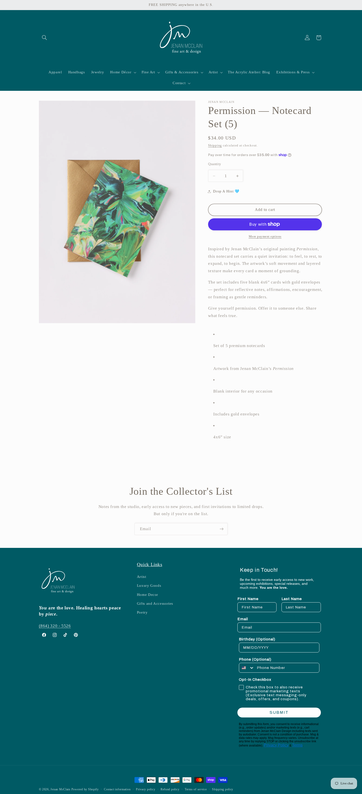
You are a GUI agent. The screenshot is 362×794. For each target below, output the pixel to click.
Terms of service (196, 789)
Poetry (142, 612)
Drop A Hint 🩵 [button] (226, 191)
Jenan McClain (60, 789)
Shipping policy (222, 789)
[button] (44, 37)
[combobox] (246, 667)
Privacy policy (145, 789)
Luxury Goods (149, 586)
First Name (248, 599)
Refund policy (170, 789)
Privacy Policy (276, 745)
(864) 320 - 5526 (55, 625)
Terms (297, 745)
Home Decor (147, 594)
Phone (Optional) (255, 659)
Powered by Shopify (85, 789)
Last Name (291, 599)
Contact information (117, 789)
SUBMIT (279, 712)
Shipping (215, 145)
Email (242, 619)
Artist (141, 577)
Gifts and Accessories (155, 603)
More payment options (265, 236)
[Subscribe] (221, 529)
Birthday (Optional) (257, 639)
